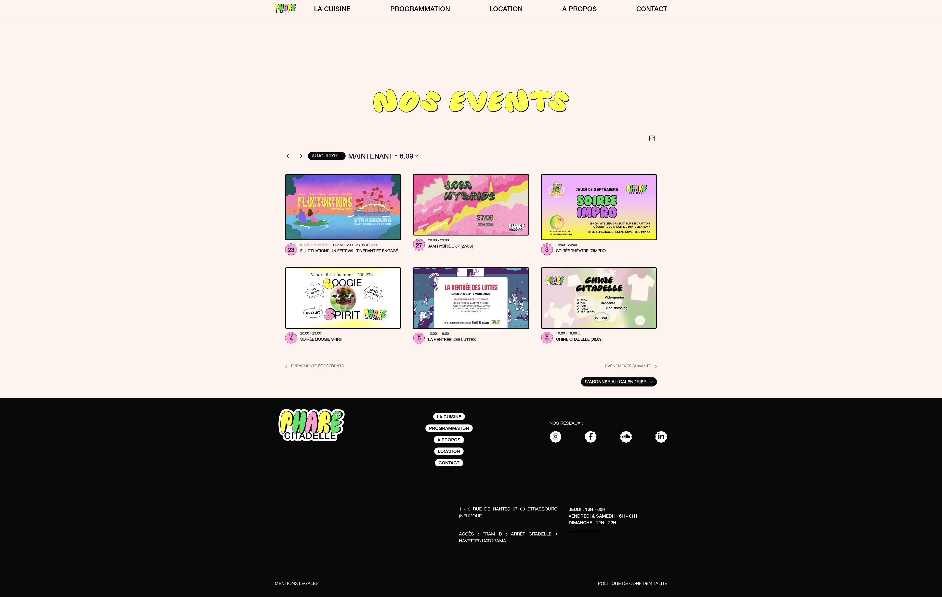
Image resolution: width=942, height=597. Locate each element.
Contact (651, 8)
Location (506, 8)
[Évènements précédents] (288, 156)
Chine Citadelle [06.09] (579, 339)
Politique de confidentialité (632, 583)
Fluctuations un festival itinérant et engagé (349, 251)
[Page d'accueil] (285, 8)
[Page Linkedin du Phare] (661, 437)
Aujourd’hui (327, 156)
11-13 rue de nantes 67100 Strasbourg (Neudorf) (508, 513)
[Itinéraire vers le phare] (336, 525)
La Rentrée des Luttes (452, 340)
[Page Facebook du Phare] (591, 437)
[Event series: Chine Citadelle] (580, 333)
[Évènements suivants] (301, 156)
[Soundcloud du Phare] (626, 437)
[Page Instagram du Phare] (556, 437)
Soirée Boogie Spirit (321, 339)
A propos (579, 8)
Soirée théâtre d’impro (581, 251)
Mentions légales (297, 583)
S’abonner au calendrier (615, 382)
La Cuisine (332, 8)
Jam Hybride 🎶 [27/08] (450, 246)
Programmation (420, 8)
